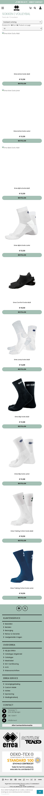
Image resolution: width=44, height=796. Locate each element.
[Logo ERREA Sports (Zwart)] (17, 8)
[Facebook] (18, 608)
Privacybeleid (5, 794)
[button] (2, 8)
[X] (25, 608)
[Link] (40, 8)
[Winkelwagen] (30, 8)
